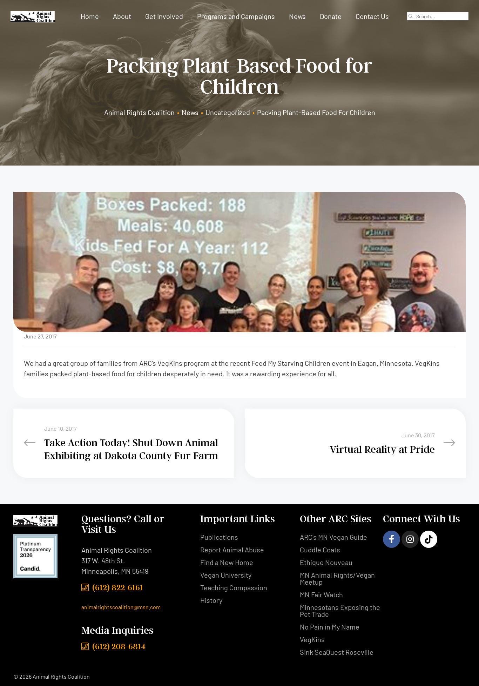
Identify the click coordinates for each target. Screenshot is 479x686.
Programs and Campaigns (236, 16)
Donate (331, 16)
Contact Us (372, 16)
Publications (219, 537)
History (211, 600)
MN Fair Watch (321, 594)
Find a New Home (226, 562)
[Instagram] (410, 539)
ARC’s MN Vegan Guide (333, 537)
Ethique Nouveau (326, 562)
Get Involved (164, 16)
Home (90, 16)
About (122, 16)
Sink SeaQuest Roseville (336, 652)
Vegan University (225, 575)
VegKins (312, 639)
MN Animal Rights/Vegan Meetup (337, 578)
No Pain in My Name (329, 627)
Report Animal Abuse (232, 549)
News (297, 16)
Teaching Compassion (233, 587)
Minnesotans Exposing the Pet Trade (340, 610)
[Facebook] (391, 539)
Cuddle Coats (320, 549)
